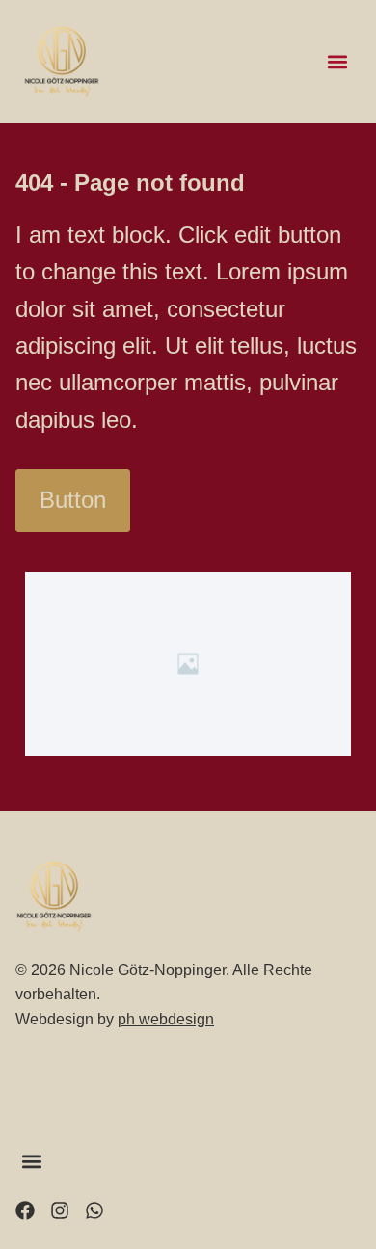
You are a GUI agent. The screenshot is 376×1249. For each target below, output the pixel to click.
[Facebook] (25, 1210)
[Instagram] (59, 1210)
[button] (337, 62)
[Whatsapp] (94, 1210)
